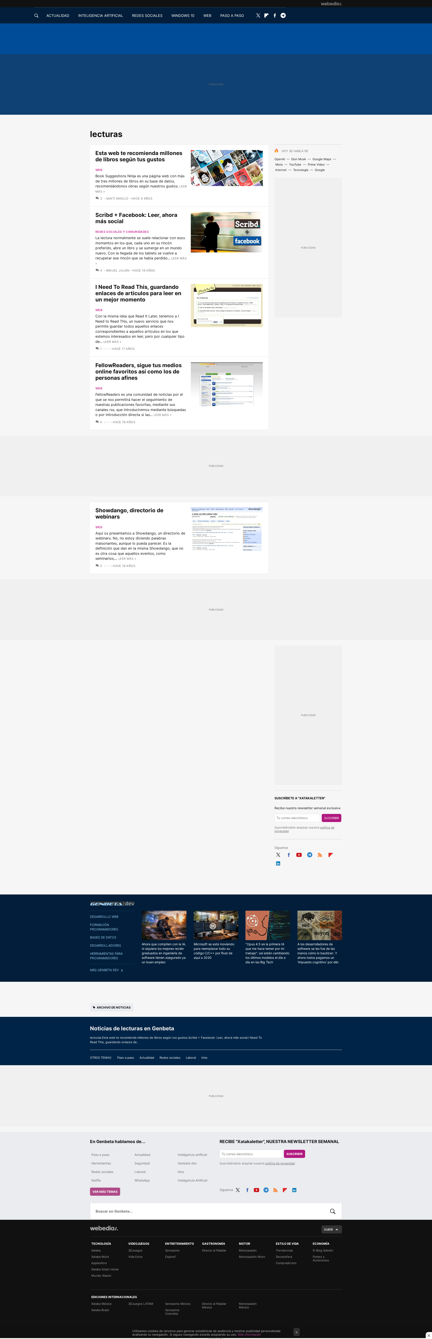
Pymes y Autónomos (321, 1258)
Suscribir (331, 818)
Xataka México (101, 1303)
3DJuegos (135, 1250)
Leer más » (112, 342)
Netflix (96, 1180)
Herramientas (101, 1163)
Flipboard (266, 15)
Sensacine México (178, 1303)
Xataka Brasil (100, 1310)
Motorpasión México (248, 1305)
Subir (328, 1229)
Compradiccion (286, 1263)
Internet (281, 170)
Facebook (274, 15)
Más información (249, 1334)
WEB (207, 15)
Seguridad (142, 1163)
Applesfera (99, 1263)
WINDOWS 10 (182, 15)
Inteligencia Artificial (192, 1180)
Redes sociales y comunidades (122, 232)
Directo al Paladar (214, 1250)
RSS (320, 854)
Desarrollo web (104, 917)
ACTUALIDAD (57, 15)
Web (98, 170)
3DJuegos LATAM (140, 1303)
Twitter (258, 15)
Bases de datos (103, 937)
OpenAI (279, 159)
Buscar (333, 1211)
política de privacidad (280, 1163)
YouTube (295, 164)
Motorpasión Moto (252, 1256)
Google (320, 170)
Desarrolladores (105, 945)
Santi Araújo (117, 198)
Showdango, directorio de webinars (129, 513)
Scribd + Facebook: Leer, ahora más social (136, 218)
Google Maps (322, 159)
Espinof (170, 1256)
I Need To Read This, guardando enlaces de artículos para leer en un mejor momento (138, 293)
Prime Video (316, 164)
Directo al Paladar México (214, 1305)
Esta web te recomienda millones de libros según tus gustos (138, 156)
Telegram (283, 15)
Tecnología (300, 170)
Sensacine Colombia (172, 1311)
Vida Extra (135, 1256)
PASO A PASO (232, 15)
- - (107, 348)
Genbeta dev (112, 903)
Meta (279, 164)
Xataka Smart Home (105, 1269)
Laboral (191, 1057)
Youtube (299, 854)
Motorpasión (248, 1250)
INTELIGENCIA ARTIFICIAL (100, 15)
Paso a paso (125, 1057)
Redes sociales (170, 1057)
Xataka (96, 1250)
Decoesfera (284, 1256)
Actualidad (147, 1057)
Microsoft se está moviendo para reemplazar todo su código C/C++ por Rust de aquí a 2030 (214, 950)
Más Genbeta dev (104, 970)
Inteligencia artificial (192, 1155)
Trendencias (284, 1250)
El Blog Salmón (323, 1250)
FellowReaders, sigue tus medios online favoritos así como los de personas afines (138, 371)
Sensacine (172, 1250)
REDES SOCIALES (147, 15)
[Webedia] (331, 3)
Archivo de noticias (114, 1007)
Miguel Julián (118, 270)
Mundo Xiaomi (101, 1275)
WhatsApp (142, 1180)
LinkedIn (278, 862)
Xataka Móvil (100, 1256)
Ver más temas (105, 1191)
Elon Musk (298, 159)
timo (204, 1057)
